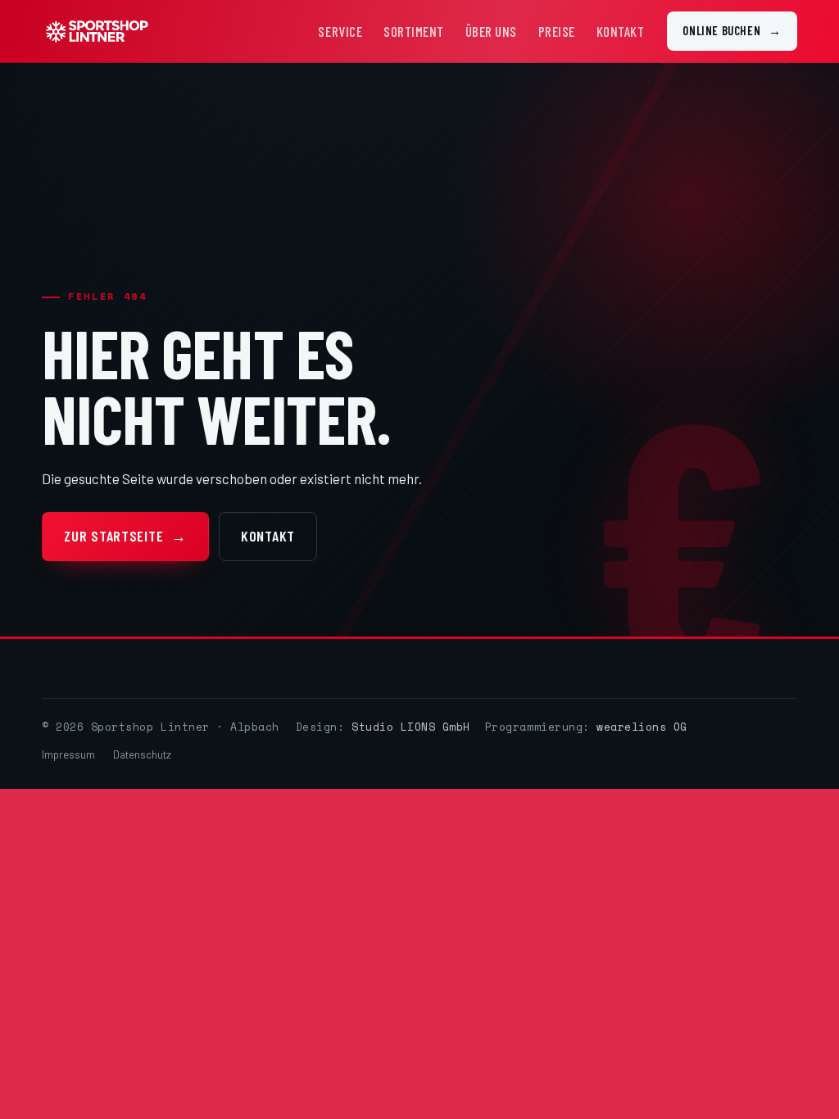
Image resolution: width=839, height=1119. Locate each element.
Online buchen (732, 30)
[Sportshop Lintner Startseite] (96, 31)
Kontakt (620, 31)
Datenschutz (142, 754)
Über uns (491, 31)
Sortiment (413, 31)
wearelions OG (641, 726)
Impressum (68, 754)
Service (340, 31)
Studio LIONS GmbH (410, 726)
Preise (556, 31)
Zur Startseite (125, 536)
